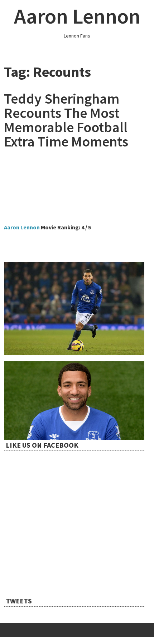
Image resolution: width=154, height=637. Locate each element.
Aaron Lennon (77, 16)
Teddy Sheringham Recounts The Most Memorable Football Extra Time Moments (66, 120)
